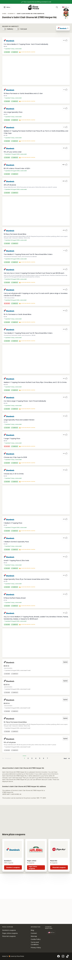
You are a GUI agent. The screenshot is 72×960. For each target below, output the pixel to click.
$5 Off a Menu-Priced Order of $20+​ (17, 168)
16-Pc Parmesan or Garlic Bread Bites (17, 314)
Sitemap (34, 936)
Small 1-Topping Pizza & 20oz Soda (16, 560)
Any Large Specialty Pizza (13, 112)
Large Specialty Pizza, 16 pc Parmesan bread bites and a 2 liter (26, 579)
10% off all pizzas (10, 742)
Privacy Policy (36, 947)
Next (65, 758)
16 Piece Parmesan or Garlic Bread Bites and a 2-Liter (23, 93)
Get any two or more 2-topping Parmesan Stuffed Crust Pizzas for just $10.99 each (34, 273)
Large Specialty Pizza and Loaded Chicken (19, 420)
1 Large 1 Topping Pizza (12, 438)
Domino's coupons (13, 867)
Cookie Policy (35, 939)
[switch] (4, 29)
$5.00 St (7, 703)
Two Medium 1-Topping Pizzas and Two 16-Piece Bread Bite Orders (28, 254)
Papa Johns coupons (33, 867)
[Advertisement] (36, 70)
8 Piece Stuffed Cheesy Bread (15, 598)
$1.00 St (6, 666)
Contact (34, 933)
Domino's (11, 13)
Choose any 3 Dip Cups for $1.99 (15, 457)
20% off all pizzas (10, 185)
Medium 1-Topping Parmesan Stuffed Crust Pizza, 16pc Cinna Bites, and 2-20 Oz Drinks (35, 382)
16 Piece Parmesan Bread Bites (15, 234)
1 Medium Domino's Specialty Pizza (16, 542)
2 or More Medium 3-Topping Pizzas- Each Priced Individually (26, 44)
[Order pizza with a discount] (33, 7)
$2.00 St (7, 685)
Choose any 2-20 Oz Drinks (14, 474)
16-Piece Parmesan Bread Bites (15, 722)
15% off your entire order (13, 152)
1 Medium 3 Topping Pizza (13, 523)
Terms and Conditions (35, 943)
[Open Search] (57, 7)
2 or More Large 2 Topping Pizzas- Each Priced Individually (25, 401)
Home (4, 13)
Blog (32, 930)
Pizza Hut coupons (59, 867)
